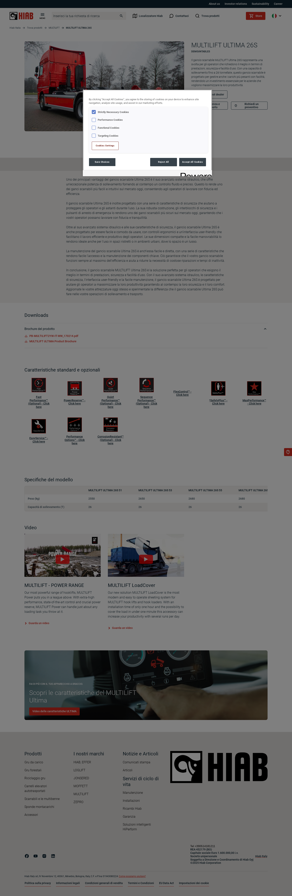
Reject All (163, 162)
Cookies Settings (105, 145)
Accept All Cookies (192, 162)
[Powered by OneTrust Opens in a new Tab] (195, 173)
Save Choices (102, 162)
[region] (147, 133)
